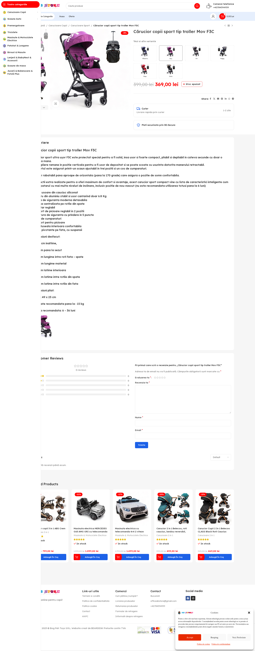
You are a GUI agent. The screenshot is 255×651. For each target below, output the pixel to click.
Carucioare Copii (58, 25)
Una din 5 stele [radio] (155, 377)
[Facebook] (188, 598)
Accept (190, 637)
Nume (139, 417)
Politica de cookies (203, 644)
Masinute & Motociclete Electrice (90, 535)
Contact (86, 611)
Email (139, 430)
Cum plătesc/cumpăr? (126, 596)
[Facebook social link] (210, 99)
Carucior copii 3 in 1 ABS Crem (48, 528)
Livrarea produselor (125, 601)
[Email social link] (218, 99)
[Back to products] (228, 26)
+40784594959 (221, 7)
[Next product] (232, 26)
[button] (249, 612)
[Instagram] (193, 598)
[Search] (197, 6)
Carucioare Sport (80, 25)
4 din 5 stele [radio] (162, 377)
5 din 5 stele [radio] (164, 377)
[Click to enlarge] (55, 103)
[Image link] (45, 591)
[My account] (213, 16)
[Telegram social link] (233, 99)
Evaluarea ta (143, 377)
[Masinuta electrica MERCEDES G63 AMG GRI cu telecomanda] (91, 509)
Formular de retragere (126, 611)
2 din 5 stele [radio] (157, 377)
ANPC (85, 616)
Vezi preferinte (239, 637)
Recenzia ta (142, 382)
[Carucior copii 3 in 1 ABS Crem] (49, 509)
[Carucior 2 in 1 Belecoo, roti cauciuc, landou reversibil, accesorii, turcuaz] (173, 509)
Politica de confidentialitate (221, 644)
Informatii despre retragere (129, 616)
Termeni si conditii (91, 596)
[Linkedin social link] (225, 99)
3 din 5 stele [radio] (160, 377)
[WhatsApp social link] (229, 99)
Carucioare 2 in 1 (164, 535)
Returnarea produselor (126, 606)
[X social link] (214, 99)
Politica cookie (89, 606)
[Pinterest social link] (222, 99)
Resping (214, 637)
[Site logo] (45, 5)
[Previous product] (225, 26)
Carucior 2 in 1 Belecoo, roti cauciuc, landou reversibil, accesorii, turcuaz (171, 531)
